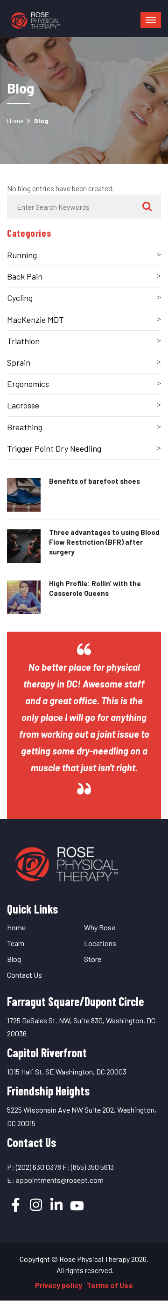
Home (15, 121)
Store (92, 958)
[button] (150, 20)
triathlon (23, 341)
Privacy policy (58, 1285)
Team (15, 943)
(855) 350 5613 (92, 1166)
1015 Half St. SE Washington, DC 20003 (66, 1071)
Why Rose (99, 927)
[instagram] (36, 1204)
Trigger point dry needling (54, 448)
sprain (18, 362)
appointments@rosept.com (60, 1179)
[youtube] (77, 1205)
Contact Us (24, 974)
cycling (20, 298)
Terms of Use (110, 1285)
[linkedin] (56, 1204)
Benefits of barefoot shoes (94, 481)
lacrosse (23, 405)
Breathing (24, 427)
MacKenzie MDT (35, 319)
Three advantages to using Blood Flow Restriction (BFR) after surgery (104, 542)
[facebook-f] (15, 1204)
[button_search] (147, 206)
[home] (65, 861)
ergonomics (28, 384)
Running (22, 255)
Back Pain (24, 276)
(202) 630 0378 (38, 1166)
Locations (100, 943)
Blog (14, 958)
